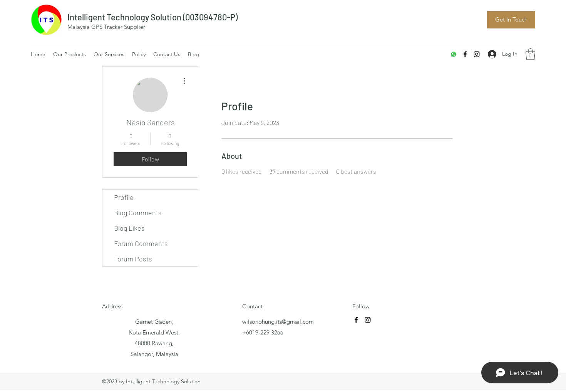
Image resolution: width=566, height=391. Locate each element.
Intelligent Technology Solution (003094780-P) (152, 17)
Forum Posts (133, 259)
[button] (530, 54)
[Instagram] (477, 54)
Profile (124, 197)
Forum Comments (141, 243)
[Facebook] (465, 54)
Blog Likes (129, 228)
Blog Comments (138, 212)
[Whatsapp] (453, 54)
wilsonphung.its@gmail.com (278, 321)
